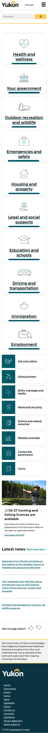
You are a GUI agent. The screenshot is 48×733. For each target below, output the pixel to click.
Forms (7, 696)
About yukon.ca (12, 724)
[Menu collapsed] (43, 5)
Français (29, 5)
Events (7, 692)
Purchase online (13, 535)
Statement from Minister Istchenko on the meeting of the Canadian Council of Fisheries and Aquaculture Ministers (23, 564)
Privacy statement (13, 721)
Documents (10, 689)
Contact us (9, 710)
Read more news (35, 549)
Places (7, 706)
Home (7, 685)
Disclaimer (9, 717)
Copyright (9, 714)
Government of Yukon (19, 730)
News (6, 699)
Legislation (9, 703)
